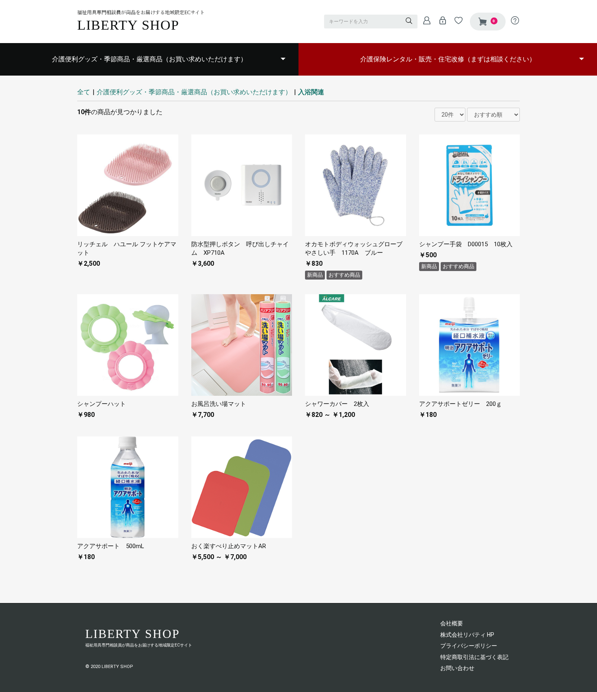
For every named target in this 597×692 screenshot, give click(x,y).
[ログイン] (440, 20)
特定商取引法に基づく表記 (474, 657)
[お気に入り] (456, 20)
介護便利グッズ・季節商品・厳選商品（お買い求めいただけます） (149, 59)
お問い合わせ (457, 668)
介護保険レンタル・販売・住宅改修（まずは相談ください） (448, 59)
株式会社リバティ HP (467, 634)
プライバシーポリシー (468, 645)
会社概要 (451, 623)
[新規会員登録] (424, 20)
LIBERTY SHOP (128, 25)
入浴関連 (311, 92)
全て (83, 92)
